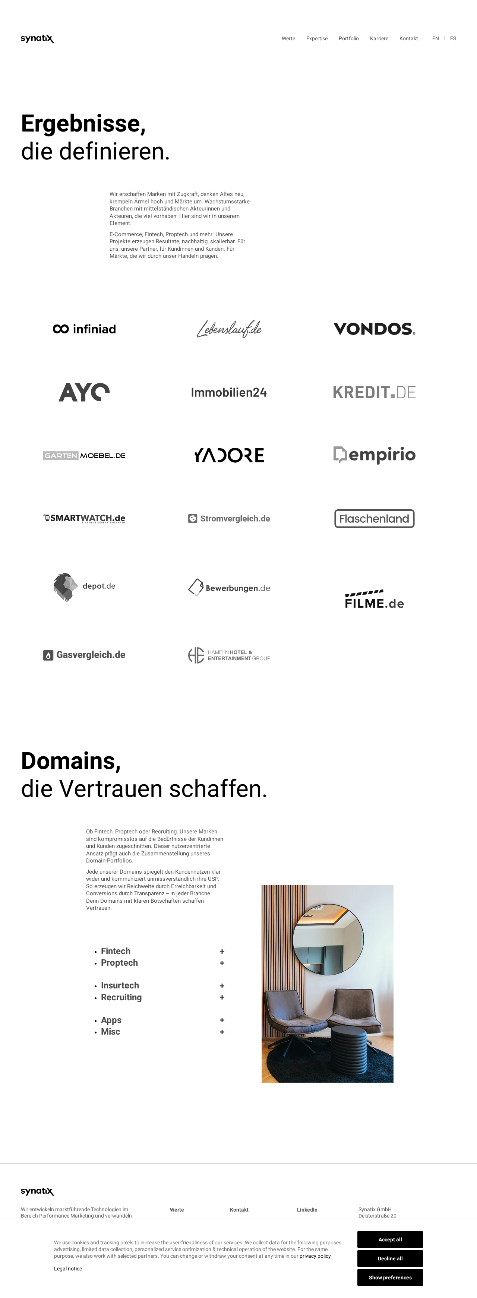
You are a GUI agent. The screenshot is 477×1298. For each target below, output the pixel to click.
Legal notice (68, 1269)
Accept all (390, 1239)
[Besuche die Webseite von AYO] (93, 392)
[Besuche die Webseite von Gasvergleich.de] (93, 644)
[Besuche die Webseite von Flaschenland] (383, 518)
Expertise (317, 38)
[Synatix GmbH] (37, 38)
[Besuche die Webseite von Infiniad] (93, 329)
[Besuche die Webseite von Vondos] (383, 328)
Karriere (379, 38)
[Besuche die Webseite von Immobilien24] (238, 392)
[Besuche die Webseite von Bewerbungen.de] (238, 587)
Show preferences (390, 1277)
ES (453, 38)
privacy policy (315, 1256)
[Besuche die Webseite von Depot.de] (93, 587)
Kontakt (408, 38)
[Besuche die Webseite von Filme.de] (383, 587)
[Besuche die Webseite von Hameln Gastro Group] (238, 644)
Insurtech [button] (120, 985)
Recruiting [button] (121, 997)
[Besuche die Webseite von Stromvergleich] (238, 519)
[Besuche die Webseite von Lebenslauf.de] (238, 329)
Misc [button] (110, 1031)
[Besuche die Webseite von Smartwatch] (93, 518)
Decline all (390, 1258)
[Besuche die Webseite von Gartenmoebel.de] (93, 455)
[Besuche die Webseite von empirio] (383, 455)
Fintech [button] (115, 951)
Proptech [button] (119, 962)
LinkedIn (307, 1210)
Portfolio (349, 38)
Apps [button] (111, 1020)
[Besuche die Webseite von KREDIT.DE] (383, 392)
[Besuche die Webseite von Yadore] (238, 455)
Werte (288, 38)
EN (435, 38)
